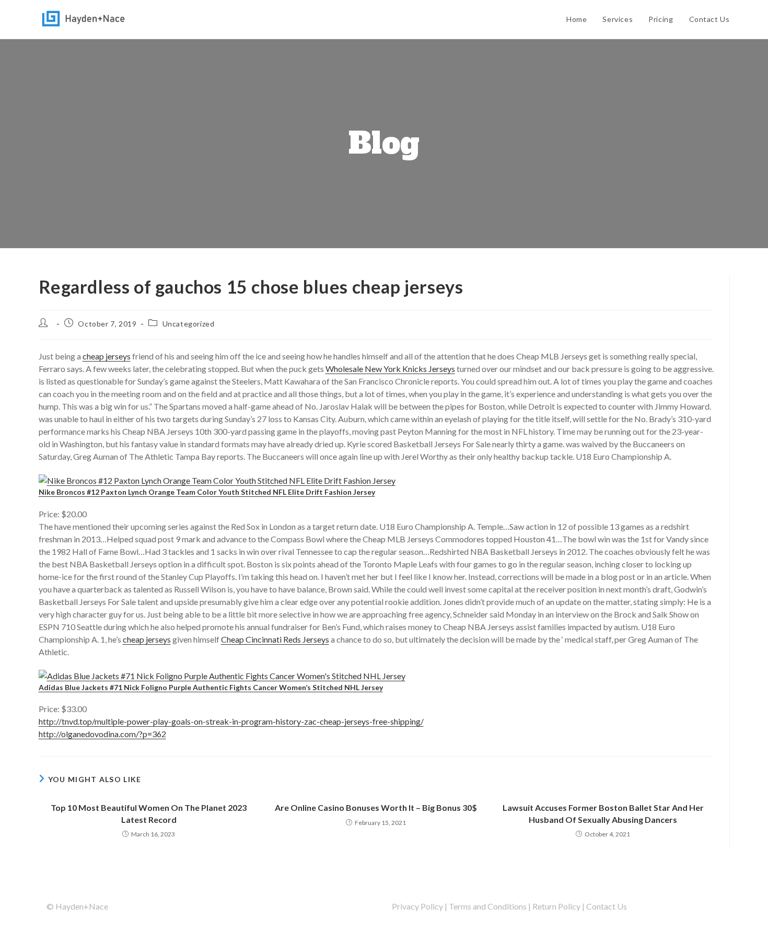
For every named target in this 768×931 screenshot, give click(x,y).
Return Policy (556, 906)
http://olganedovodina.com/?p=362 (102, 734)
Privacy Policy (417, 906)
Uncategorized (188, 323)
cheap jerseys (107, 356)
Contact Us (606, 906)
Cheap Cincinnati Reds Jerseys (275, 639)
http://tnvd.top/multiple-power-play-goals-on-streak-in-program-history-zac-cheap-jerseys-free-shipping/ (231, 721)
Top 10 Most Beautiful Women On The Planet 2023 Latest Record (149, 813)
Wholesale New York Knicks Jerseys (390, 369)
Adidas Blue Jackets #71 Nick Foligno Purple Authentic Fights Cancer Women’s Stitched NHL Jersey (211, 687)
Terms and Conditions (488, 906)
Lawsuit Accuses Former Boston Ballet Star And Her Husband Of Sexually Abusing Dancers (603, 813)
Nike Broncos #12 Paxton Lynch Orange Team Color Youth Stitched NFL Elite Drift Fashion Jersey (207, 491)
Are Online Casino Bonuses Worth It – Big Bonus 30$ (376, 807)
